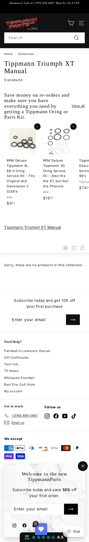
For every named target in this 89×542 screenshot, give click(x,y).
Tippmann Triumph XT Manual (32, 227)
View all (78, 106)
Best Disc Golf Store (19, 384)
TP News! (11, 371)
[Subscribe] (71, 509)
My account (13, 391)
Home (8, 54)
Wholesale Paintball (19, 378)
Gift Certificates (16, 357)
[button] (43, 537)
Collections (26, 54)
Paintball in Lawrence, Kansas (27, 351)
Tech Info (11, 364)
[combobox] (44, 37)
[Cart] (71, 23)
